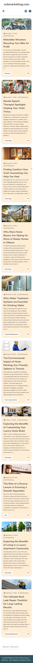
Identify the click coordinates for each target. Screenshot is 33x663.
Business (7, 73)
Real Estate (8, 269)
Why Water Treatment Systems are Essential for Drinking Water (15, 302)
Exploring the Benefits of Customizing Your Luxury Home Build (15, 427)
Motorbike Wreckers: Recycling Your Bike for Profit (16, 43)
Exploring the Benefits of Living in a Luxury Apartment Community (16, 545)
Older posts (6, 647)
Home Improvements (11, 400)
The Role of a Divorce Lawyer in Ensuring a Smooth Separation (15, 487)
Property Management (11, 334)
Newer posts (14, 647)
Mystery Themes (26, 660)
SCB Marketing (9, 36)
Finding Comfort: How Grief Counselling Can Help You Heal (15, 173)
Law (6, 515)
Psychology (8, 140)
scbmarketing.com (16, 4)
